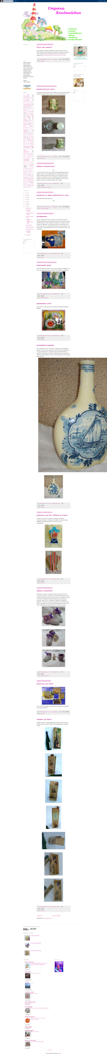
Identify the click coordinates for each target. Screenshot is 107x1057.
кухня (26, 133)
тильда (30, 171)
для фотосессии (28, 120)
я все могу (27, 184)
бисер (24, 103)
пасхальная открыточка (36, 951)
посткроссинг (28, 157)
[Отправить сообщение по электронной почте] (60, 59)
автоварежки (42, 216)
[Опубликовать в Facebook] (67, 59)
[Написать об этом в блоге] (64, 59)
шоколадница (29, 181)
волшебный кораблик (45, 345)
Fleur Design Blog (28, 1007)
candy (28, 186)
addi (32, 184)
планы (24, 155)
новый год (46, 298)
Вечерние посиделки (29, 962)
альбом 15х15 (30, 97)
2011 (26, 206)
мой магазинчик (28, 139)
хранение (25, 180)
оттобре (25, 153)
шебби (30, 180)
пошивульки (48, 187)
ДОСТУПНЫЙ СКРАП (30, 1002)
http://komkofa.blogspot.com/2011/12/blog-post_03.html (54, 55)
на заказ (30, 140)
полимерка (31, 156)
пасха (29, 153)
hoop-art (30, 187)
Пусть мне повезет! (44, 47)
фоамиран (25, 177)
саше (30, 163)
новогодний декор (44, 265)
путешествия (26, 160)
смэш (28, 167)
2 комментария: (54, 207)
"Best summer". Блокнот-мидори (37, 1041)
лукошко (24, 135)
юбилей (31, 183)
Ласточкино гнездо (29, 992)
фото (32, 177)
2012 (26, 204)
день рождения (27, 118)
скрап (31, 165)
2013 (26, 202)
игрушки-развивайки (27, 123)
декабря (28, 208)
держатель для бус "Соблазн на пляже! (52, 515)
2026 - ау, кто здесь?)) (36, 973)
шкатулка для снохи (45, 684)
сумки (26, 170)
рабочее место (26, 162)
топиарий (25, 173)
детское (25, 119)
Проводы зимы (34, 993)
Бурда (24, 109)
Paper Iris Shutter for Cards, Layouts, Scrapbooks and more (38, 1018)
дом (31, 120)
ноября (27, 235)
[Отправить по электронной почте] (62, 59)
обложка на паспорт (27, 149)
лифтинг (30, 133)
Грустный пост (28, 1003)
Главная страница (56, 916)
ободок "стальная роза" (46, 166)
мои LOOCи (30, 137)
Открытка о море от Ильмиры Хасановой (40, 1008)
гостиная (26, 115)
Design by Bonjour (28, 1027)
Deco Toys (27, 982)
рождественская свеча (45, 89)
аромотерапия (26, 102)
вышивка (25, 112)
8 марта (26, 94)
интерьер (25, 125)
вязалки (42, 257)
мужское (24, 140)
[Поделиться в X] (65, 59)
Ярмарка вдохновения (30, 1017)
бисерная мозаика (30, 103)
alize (25, 185)
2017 (26, 193)
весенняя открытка (35, 936)
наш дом (29, 143)
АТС (31, 102)
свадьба (25, 165)
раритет (31, 162)
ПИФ (32, 153)
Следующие (39, 916)
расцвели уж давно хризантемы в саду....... (53, 195)
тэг (24, 174)
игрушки (30, 122)
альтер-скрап (26, 100)
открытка (26, 152)
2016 (26, 195)
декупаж (43, 158)
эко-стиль (25, 183)
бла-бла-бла (27, 105)
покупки (25, 156)
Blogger (59, 1053)
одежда (25, 150)
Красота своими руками (30, 1040)
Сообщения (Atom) (48, 918)
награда (25, 142)
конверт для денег (29, 129)
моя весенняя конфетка (36, 943)
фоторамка (28, 179)
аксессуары (43, 187)
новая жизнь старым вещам (28, 145)
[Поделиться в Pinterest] (68, 59)
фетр (47, 208)
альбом (24, 97)
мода (28, 136)
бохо (31, 107)
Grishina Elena (28, 972)
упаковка (30, 174)
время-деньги (26, 110)
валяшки (42, 676)
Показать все (50, 1050)
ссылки (32, 168)
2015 (26, 197)
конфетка (25, 132)
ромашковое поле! (44, 303)
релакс (26, 163)
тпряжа (30, 173)
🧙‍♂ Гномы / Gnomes (35, 1031)
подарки (30, 155)
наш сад (25, 145)
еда (24, 122)
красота (31, 132)
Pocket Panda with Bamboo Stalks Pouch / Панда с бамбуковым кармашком (39, 964)
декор (42, 298)
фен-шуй (25, 176)
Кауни (31, 125)
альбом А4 (28, 99)
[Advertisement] (53, 75)
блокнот (27, 107)
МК (24, 136)
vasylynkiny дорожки (29, 1030)
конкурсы (43, 61)
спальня (27, 168)
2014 (26, 200)
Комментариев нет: (55, 183)
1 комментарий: (55, 59)
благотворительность (28, 106)
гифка (32, 113)
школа (24, 181)
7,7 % (32, 983)
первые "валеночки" (44, 591)
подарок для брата (44, 719)
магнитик (30, 135)
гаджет (27, 113)
